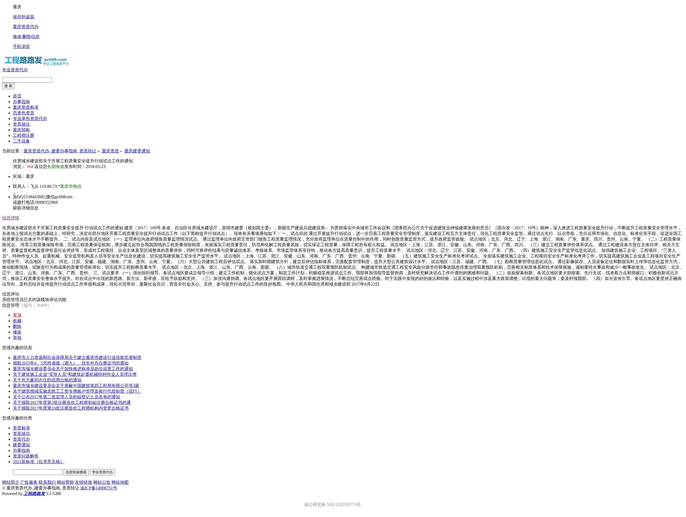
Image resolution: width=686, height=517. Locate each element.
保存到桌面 (23, 16)
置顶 (17, 315)
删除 (17, 326)
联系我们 (47, 482)
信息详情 (10, 218)
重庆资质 (110, 151)
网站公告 (101, 482)
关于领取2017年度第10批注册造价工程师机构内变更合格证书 (71, 408)
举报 (17, 337)
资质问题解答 (26, 456)
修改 (17, 332)
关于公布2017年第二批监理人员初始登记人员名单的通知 (66, 397)
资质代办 (21, 439)
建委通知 (21, 445)
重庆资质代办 (26, 26)
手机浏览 (21, 46)
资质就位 (21, 433)
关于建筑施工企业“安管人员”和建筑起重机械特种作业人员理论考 (75, 374)
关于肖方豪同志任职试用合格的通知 (47, 380)
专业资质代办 (15, 70)
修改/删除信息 (26, 36)
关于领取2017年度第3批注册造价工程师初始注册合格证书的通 (72, 402)
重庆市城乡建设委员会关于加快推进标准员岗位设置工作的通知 (73, 368)
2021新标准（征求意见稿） (38, 461)
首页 (17, 96)
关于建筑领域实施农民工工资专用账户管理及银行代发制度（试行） (77, 391)
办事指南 (21, 450)
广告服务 (29, 482)
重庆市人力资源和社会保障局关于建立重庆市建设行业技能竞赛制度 (77, 357)
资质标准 (21, 428)
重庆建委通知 (137, 151)
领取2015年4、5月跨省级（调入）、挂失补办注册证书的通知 (71, 363)
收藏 (17, 321)
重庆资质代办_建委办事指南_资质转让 (60, 151)
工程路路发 (34, 493)
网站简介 (10, 482)
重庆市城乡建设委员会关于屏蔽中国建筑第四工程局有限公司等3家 (76, 385)
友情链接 (83, 482)
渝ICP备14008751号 (98, 488)
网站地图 (120, 482)
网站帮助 (65, 482)
